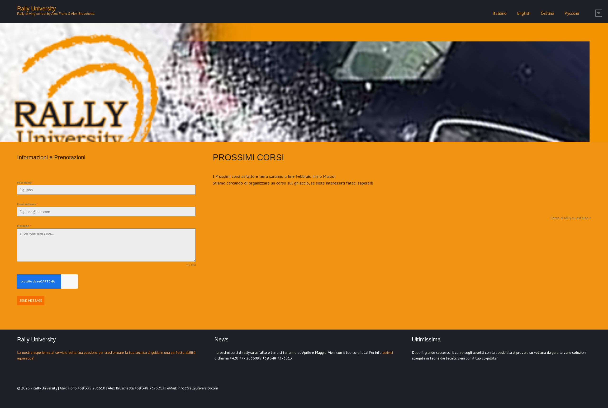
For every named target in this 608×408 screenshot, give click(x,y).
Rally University (36, 8)
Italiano (500, 13)
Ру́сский (572, 13)
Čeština (547, 13)
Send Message (30, 300)
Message (24, 226)
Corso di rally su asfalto (570, 217)
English (523, 13)
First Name (25, 182)
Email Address (27, 204)
